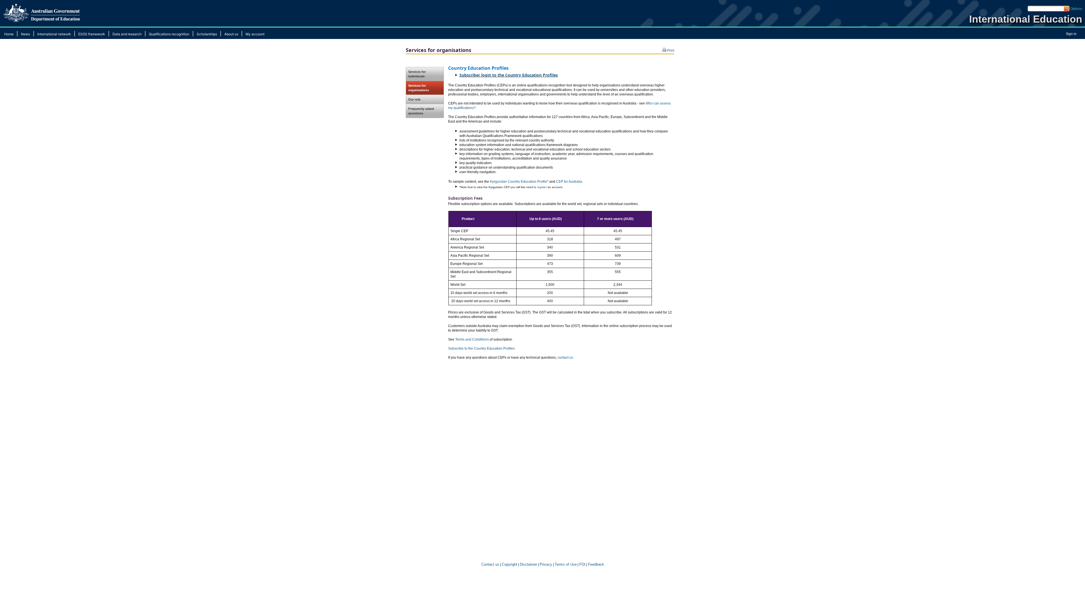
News (25, 34)
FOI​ (582, 564)
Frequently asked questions (421, 111)
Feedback (596, 564)
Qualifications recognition (169, 34)
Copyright (509, 564)
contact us (565, 358)
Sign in (1071, 34)
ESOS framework (91, 34)
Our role (414, 99)
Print (670, 51)
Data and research (127, 34)
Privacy (546, 564)
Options (1076, 9)
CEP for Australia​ (569, 182)
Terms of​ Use (566, 564)
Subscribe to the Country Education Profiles (481, 348)
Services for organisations (418, 88)
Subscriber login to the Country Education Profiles (508, 75)
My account (255, 34)
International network (54, 34)
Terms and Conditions (472, 339)
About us (231, 34)
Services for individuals (417, 74)
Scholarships (207, 34)
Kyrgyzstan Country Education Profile (518, 182)
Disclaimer (528, 564)
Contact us (489, 564)
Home (9, 34)
